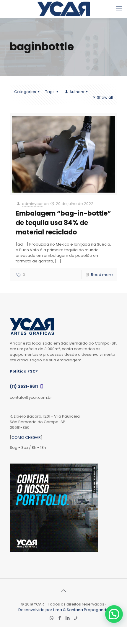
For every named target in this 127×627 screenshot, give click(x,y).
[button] (114, 614)
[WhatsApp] (51, 618)
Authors (76, 92)
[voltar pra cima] (63, 591)
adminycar (32, 203)
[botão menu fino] (119, 9)
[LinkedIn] (67, 618)
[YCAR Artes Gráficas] (63, 8)
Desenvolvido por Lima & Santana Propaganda (63, 610)
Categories (25, 92)
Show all (105, 97)
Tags (50, 92)
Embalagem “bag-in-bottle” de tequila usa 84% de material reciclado (63, 223)
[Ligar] (75, 618)
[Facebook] (59, 618)
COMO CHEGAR (26, 437)
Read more (102, 274)
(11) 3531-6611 (24, 386)
